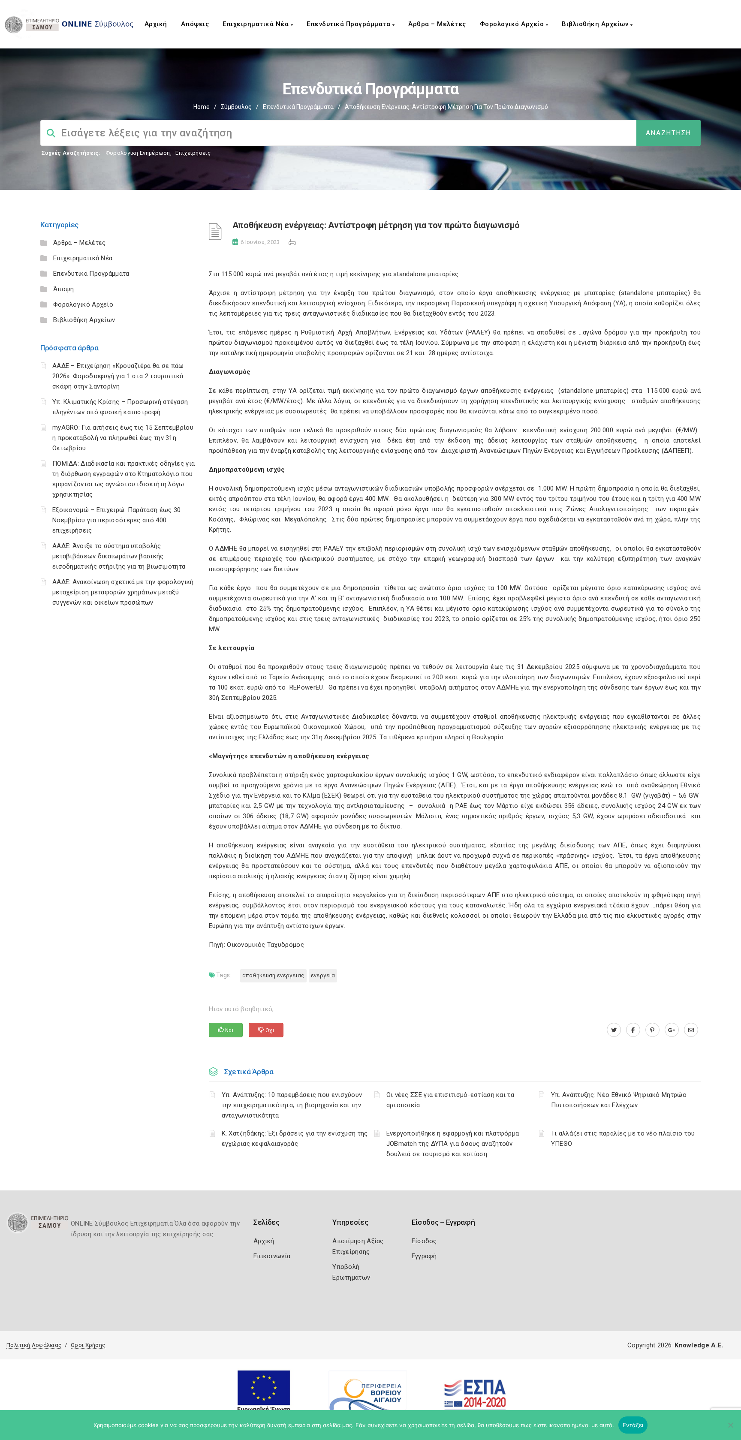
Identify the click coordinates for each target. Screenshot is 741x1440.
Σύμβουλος (236, 106)
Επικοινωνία (271, 1256)
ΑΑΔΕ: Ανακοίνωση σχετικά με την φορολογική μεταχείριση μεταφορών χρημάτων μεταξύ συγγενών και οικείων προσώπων (123, 592)
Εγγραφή (424, 1256)
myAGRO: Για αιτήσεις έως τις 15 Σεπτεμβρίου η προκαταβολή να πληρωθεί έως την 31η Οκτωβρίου (122, 438)
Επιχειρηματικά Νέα (257, 24)
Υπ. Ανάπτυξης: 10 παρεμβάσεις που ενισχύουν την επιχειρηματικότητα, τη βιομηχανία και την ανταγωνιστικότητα (292, 1105)
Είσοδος (424, 1241)
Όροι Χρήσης (88, 1345)
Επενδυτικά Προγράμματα (349, 24)
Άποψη (63, 289)
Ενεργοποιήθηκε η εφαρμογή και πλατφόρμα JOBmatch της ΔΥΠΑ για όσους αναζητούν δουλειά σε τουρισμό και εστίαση (452, 1144)
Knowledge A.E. (699, 1345)
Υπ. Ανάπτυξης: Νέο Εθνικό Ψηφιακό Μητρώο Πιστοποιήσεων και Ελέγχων (619, 1100)
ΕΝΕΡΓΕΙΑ (323, 975)
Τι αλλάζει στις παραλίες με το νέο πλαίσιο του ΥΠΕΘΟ (623, 1139)
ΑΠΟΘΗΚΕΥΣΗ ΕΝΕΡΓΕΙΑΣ (273, 975)
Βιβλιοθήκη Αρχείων (596, 24)
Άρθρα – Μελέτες (437, 24)
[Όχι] (730, 1429)
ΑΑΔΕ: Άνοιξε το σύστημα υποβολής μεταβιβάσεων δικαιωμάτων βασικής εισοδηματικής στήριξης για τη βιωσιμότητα (118, 556)
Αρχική (156, 24)
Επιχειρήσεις (193, 153)
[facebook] (633, 1030)
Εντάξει (633, 1425)
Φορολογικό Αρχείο (513, 24)
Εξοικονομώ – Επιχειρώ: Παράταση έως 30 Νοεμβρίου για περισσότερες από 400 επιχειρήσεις (116, 520)
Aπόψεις (195, 24)
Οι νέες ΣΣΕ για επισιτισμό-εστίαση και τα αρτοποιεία (450, 1100)
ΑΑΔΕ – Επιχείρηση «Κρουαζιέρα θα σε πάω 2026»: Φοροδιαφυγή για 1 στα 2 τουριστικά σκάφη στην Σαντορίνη (118, 376)
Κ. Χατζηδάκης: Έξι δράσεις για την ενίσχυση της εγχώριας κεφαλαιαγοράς (295, 1139)
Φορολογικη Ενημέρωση (137, 153)
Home (201, 106)
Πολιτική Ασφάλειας (33, 1345)
